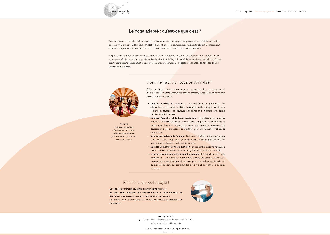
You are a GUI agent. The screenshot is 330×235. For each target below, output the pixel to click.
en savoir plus (133, 63)
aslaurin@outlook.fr (159, 223)
